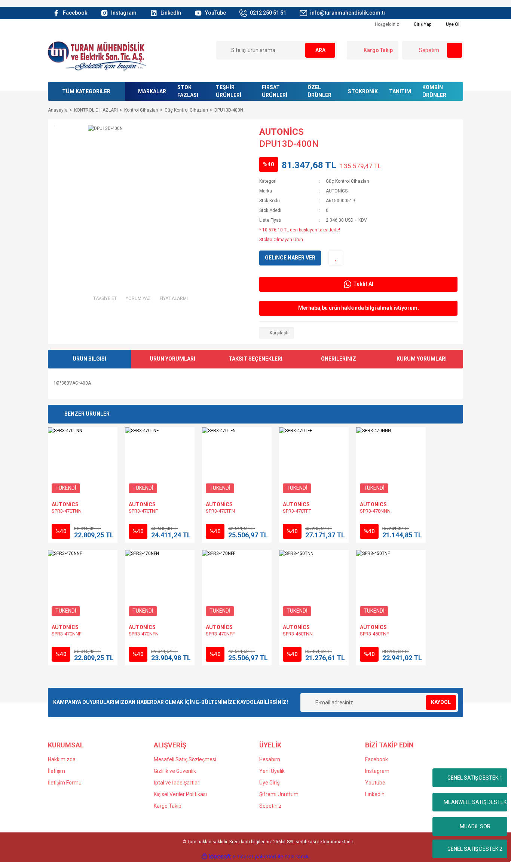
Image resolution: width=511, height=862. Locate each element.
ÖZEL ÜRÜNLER (319, 91)
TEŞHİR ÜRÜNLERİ (228, 91)
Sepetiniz (270, 806)
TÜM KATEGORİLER (86, 91)
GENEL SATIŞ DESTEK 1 (474, 778)
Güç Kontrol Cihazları (347, 181)
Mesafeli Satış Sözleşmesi (185, 759)
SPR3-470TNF (143, 511)
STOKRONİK (363, 91)
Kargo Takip (167, 806)
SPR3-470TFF (297, 511)
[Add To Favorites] (335, 258)
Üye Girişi (270, 783)
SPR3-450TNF (374, 634)
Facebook (376, 759)
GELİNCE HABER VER (290, 258)
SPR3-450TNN (298, 634)
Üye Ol (452, 24)
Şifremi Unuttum (279, 794)
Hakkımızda (62, 759)
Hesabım (269, 759)
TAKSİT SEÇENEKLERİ (255, 359)
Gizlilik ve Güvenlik (175, 771)
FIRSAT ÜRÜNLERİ (274, 91)
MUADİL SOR (475, 826)
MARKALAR (152, 91)
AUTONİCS (281, 132)
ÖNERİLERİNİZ (338, 359)
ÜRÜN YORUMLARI (172, 359)
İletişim (56, 771)
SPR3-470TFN (220, 511)
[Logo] (96, 55)
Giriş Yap (422, 24)
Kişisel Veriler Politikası (180, 794)
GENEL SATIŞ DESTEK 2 (474, 849)
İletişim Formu (65, 783)
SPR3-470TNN (67, 511)
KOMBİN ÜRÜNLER (434, 91)
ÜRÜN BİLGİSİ (89, 359)
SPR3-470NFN (144, 634)
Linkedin (375, 794)
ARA (320, 50)
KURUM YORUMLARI (422, 359)
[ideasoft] (216, 856)
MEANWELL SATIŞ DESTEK (475, 802)
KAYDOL (441, 702)
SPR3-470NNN (375, 511)
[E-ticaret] (254, 856)
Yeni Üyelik (272, 771)
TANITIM (400, 91)
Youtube (375, 783)
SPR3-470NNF (67, 634)
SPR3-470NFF (220, 634)
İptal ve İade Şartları (177, 783)
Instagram (377, 771)
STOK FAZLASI (187, 91)
